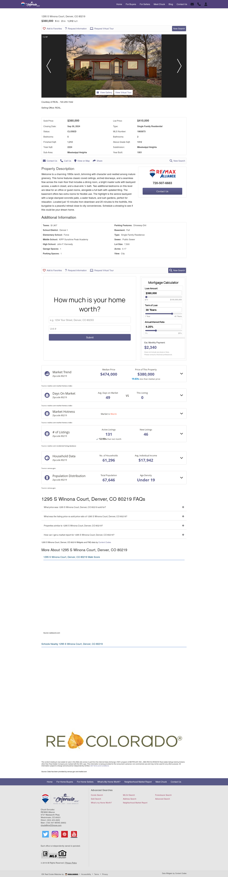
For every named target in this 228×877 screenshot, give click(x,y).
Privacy (105, 874)
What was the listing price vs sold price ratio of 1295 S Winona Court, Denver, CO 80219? (85, 516)
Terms (96, 874)
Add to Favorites (54, 28)
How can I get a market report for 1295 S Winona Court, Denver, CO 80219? (79, 534)
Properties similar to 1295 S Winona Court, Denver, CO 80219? (73, 525)
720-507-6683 (162, 183)
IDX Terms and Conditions (99, 766)
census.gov (51, 468)
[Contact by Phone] (199, 3)
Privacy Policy (71, 862)
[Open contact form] (192, 3)
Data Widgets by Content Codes (174, 873)
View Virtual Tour (123, 92)
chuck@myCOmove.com (51, 825)
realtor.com (83, 771)
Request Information (77, 28)
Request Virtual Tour (104, 28)
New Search (179, 28)
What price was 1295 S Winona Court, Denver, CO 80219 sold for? (75, 507)
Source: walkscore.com (51, 633)
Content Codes (104, 542)
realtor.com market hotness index (59, 386)
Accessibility (86, 874)
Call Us (67, 160)
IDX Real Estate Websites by (52, 874)
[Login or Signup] (205, 3)
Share (99, 160)
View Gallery (106, 92)
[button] (48, 66)
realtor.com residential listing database (61, 446)
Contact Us (52, 160)
